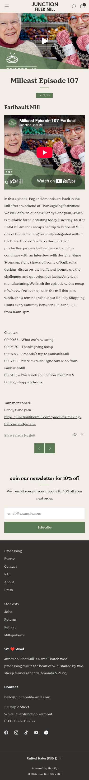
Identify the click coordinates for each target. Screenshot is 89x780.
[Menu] (6, 6)
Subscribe (44, 527)
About (9, 582)
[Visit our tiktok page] (26, 733)
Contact (10, 566)
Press (8, 589)
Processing (13, 551)
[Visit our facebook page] (6, 733)
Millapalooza (14, 635)
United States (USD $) (42, 758)
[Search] (73, 6)
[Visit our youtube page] (36, 733)
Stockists (11, 604)
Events (9, 558)
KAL (7, 574)
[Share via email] (83, 434)
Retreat (10, 627)
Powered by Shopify (44, 769)
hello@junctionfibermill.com (27, 697)
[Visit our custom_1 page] (46, 733)
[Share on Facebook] (75, 434)
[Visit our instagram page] (16, 733)
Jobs (8, 611)
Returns (10, 619)
